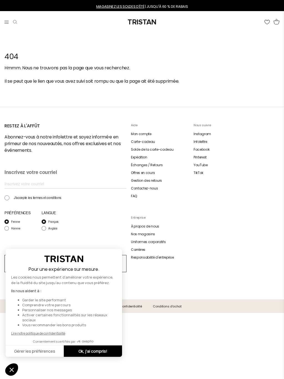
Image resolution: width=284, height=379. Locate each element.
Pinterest (200, 157)
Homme (15, 228)
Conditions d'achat (167, 306)
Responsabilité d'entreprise (152, 257)
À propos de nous (145, 226)
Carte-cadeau (143, 141)
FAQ (134, 196)
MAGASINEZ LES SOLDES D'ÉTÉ (120, 6)
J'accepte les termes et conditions (37, 197)
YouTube (201, 165)
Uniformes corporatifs (148, 241)
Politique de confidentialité (122, 306)
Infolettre (200, 141)
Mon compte (141, 134)
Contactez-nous (144, 188)
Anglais (52, 228)
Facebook (201, 149)
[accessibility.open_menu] (6, 21)
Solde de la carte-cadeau (152, 149)
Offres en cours (143, 172)
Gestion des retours (146, 180)
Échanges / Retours (147, 165)
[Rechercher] (15, 21)
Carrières (138, 249)
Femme (15, 221)
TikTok (198, 172)
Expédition (139, 157)
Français (53, 221)
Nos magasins (143, 234)
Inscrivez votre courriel (30, 172)
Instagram (202, 134)
